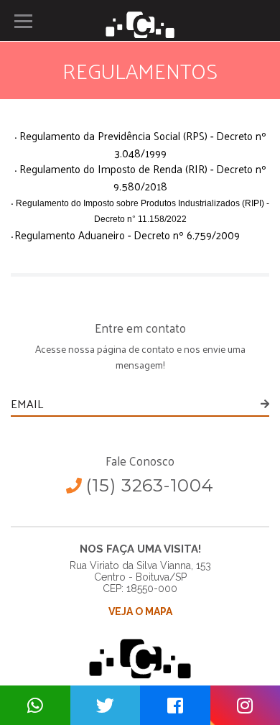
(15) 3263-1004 (150, 485)
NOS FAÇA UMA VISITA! (140, 548)
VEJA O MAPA (140, 611)
